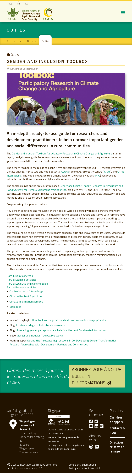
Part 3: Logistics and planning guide (27, 283)
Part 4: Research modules (21, 287)
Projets (31, 41)
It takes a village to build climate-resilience (40, 325)
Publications (14, 41)
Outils (45, 41)
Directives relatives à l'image (117, 447)
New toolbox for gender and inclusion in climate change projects (69, 320)
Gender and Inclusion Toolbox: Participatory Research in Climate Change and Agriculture (62, 153)
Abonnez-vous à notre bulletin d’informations (96, 376)
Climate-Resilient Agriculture (25, 296)
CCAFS (65, 171)
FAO (97, 175)
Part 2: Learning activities (21, 280)
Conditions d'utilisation (82, 464)
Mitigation (15, 307)
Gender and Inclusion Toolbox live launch (40, 335)
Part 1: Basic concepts (20, 276)
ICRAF (107, 171)
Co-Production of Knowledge (26, 291)
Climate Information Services (26, 301)
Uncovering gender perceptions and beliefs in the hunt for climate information (61, 330)
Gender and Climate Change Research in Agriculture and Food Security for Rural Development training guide (65, 188)
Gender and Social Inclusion (24, 69)
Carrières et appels (116, 419)
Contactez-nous (117, 430)
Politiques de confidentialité (84, 468)
